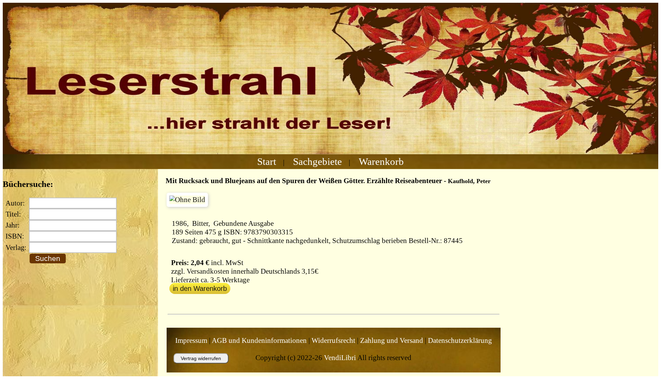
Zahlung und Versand (391, 340)
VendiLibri (340, 358)
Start (266, 161)
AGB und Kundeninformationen (259, 340)
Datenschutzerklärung (460, 340)
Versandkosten (208, 271)
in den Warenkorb (200, 288)
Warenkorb (381, 161)
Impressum (191, 340)
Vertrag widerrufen (201, 358)
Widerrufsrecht (333, 340)
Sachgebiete (317, 161)
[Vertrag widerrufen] (194, 366)
